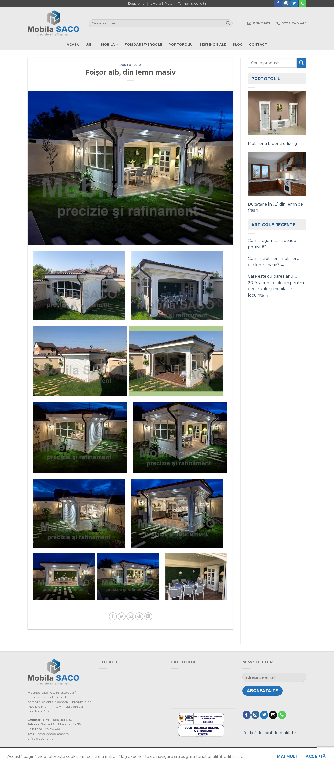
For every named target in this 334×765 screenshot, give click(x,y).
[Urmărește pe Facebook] (278, 3)
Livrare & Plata (162, 3)
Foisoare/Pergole (143, 44)
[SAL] (201, 718)
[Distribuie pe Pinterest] (139, 616)
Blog (238, 44)
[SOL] (201, 730)
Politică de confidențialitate (269, 733)
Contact (258, 44)
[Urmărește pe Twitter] (294, 3)
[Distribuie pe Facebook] (113, 616)
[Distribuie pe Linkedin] (148, 616)
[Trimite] (228, 23)
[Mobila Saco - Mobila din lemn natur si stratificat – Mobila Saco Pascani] (54, 23)
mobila (108, 44)
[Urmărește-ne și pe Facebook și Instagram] (286, 3)
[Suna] (302, 3)
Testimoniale (212, 44)
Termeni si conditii (192, 3)
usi (88, 44)
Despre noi (136, 3)
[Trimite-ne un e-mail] (273, 715)
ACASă (73, 44)
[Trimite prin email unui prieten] (130, 616)
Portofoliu (180, 44)
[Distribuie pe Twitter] (122, 616)
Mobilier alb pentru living (275, 143)
